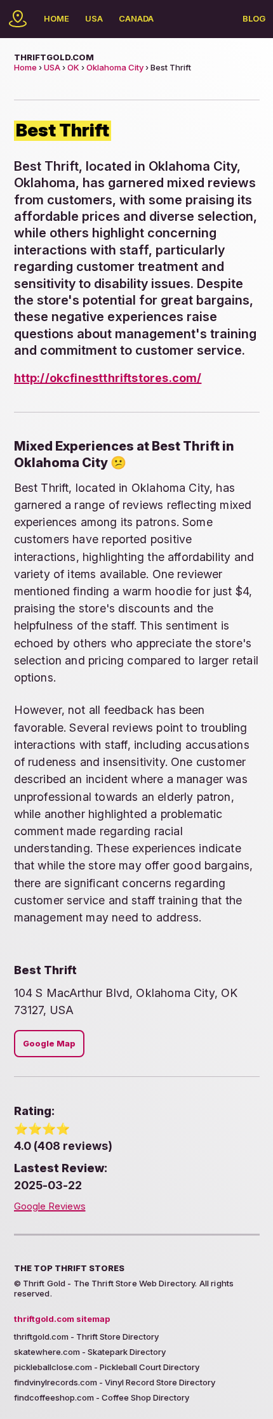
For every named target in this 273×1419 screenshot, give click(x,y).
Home (56, 18)
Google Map (49, 1043)
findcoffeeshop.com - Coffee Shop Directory (101, 1397)
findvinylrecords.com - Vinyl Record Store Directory (114, 1382)
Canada (136, 18)
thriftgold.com (54, 57)
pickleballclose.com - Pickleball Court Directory (106, 1367)
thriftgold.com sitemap (62, 1319)
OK (73, 67)
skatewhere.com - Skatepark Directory (90, 1352)
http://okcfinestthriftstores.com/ (108, 378)
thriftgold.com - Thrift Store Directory (86, 1336)
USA (94, 18)
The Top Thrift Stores (69, 1268)
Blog (254, 18)
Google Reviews (50, 1206)
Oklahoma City (114, 67)
